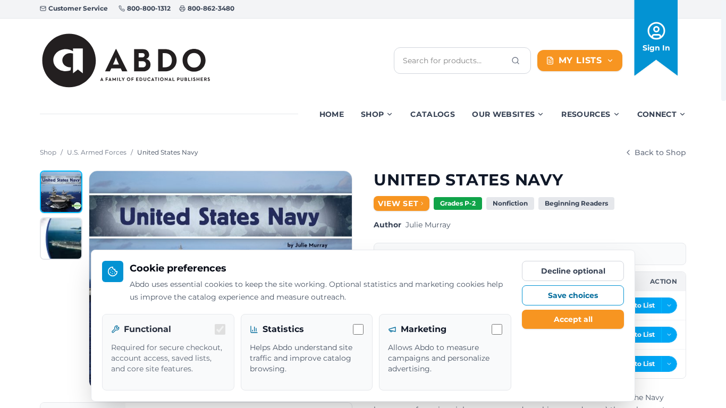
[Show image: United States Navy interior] (61, 238)
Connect (657, 114)
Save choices (573, 295)
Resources (585, 114)
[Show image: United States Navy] (61, 192)
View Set (398, 203)
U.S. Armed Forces (96, 152)
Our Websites (503, 114)
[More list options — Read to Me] (669, 363)
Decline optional (573, 271)
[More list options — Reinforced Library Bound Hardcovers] (669, 305)
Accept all (573, 319)
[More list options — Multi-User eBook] (669, 334)
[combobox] (454, 60)
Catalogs (432, 114)
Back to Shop (660, 152)
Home (331, 114)
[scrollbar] (723, 50)
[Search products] (515, 60)
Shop (372, 114)
